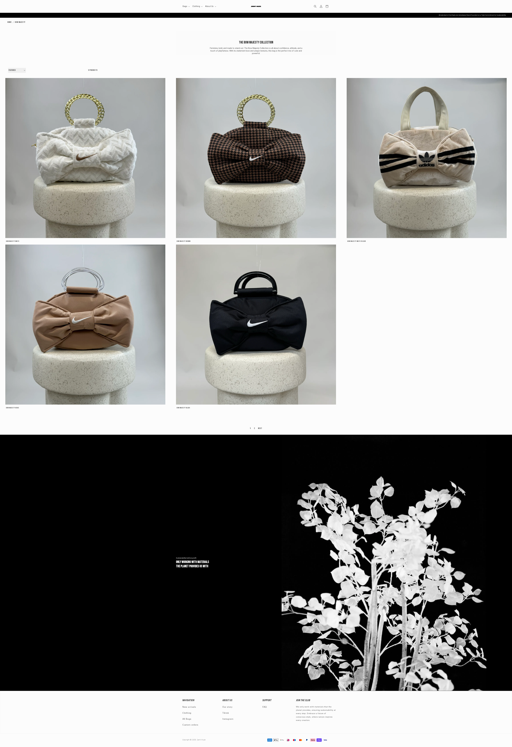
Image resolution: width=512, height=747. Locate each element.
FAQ (264, 707)
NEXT (260, 428)
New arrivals (189, 707)
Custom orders (190, 725)
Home (9, 22)
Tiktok (225, 713)
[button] (186, 6)
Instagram (227, 719)
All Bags (186, 719)
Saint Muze (201, 740)
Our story (227, 707)
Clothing (186, 713)
